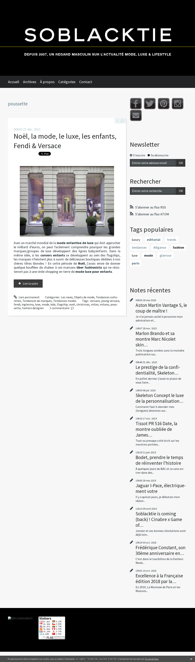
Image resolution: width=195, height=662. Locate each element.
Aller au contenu (12, 3)
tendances (139, 247)
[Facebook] (136, 103)
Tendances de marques (37, 301)
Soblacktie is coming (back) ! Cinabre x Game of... (159, 519)
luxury (136, 239)
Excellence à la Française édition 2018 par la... (159, 578)
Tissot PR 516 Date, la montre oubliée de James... (156, 429)
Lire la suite (30, 283)
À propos (47, 81)
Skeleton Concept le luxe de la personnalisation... (160, 398)
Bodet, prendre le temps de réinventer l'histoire (159, 460)
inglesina (28, 304)
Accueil (13, 81)
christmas (83, 304)
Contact (85, 81)
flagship (62, 304)
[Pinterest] (163, 103)
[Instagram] (177, 103)
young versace (110, 301)
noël (72, 304)
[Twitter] (150, 103)
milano (104, 304)
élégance (159, 247)
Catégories (66, 81)
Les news (67, 297)
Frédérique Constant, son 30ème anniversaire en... (160, 550)
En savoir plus (151, 658)
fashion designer (33, 308)
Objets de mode (84, 297)
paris (135, 263)
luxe (37, 304)
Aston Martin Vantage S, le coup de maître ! (161, 308)
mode (45, 304)
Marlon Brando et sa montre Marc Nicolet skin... (156, 339)
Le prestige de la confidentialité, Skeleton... (158, 370)
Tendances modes (64, 301)
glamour (166, 255)
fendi (17, 304)
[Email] (136, 115)
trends (171, 239)
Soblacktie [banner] (97, 38)
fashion (178, 247)
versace (95, 301)
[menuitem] (15, 82)
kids (53, 304)
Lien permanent (29, 297)
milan (94, 304)
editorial (153, 239)
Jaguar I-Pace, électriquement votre (161, 488)
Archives (29, 81)
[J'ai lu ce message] (191, 658)
